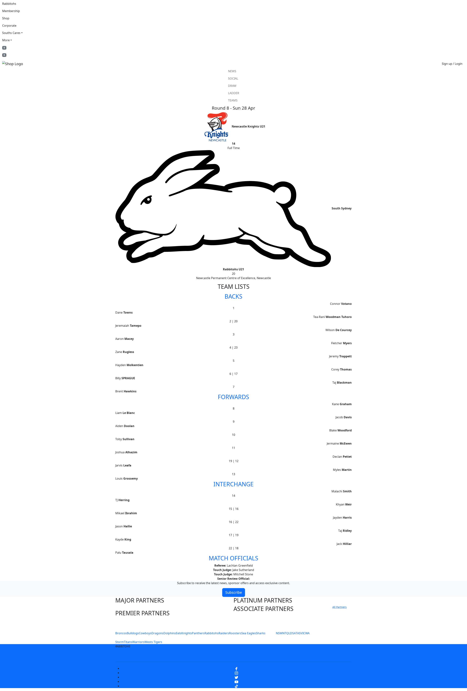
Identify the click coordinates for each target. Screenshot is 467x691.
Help (221, 655)
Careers (207, 655)
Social (233, 78)
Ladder (233, 93)
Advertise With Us (263, 655)
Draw (232, 86)
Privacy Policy (186, 655)
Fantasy (309, 655)
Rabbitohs (9, 4)
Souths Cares (11, 33)
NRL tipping (290, 655)
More (6, 40)
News (232, 71)
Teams (233, 100)
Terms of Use (162, 655)
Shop (5, 18)
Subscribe (233, 592)
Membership (11, 11)
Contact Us (238, 655)
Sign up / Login (452, 64)
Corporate (9, 26)
